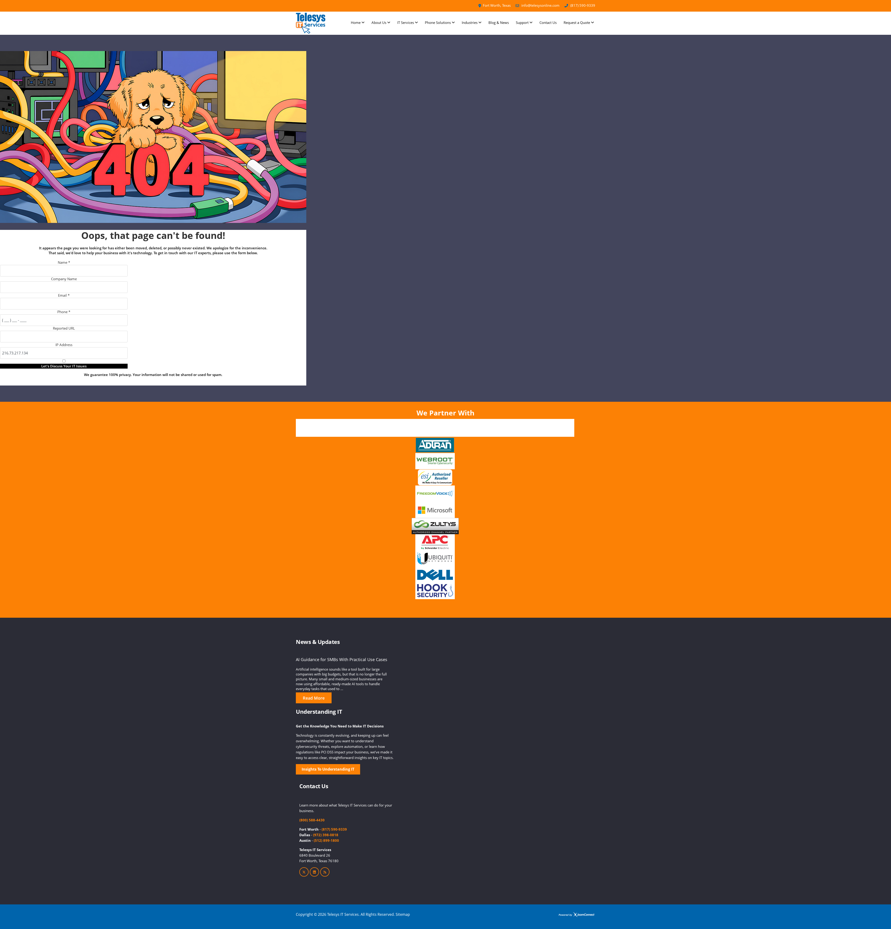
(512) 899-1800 (326, 840)
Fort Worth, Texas (497, 5)
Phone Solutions (438, 22)
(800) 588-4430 (312, 820)
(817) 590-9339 (582, 5)
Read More (314, 698)
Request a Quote (577, 22)
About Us (378, 22)
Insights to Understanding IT (328, 769)
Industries (470, 22)
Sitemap (403, 914)
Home (356, 22)
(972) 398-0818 (325, 835)
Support (522, 22)
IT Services (405, 22)
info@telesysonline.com (540, 5)
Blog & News (498, 22)
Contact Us (548, 22)
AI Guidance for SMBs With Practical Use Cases (341, 659)
